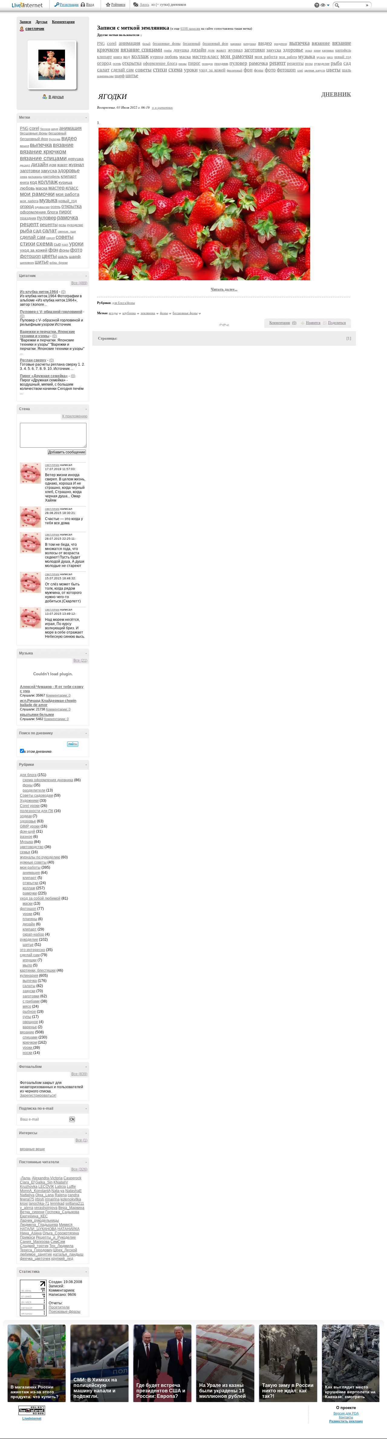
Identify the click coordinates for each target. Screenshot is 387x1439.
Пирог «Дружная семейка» (44, 376)
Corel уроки (30, 806)
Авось (144, 4)
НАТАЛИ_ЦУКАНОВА (38, 1229)
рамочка (67, 218)
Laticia (60, 1186)
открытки (30, 883)
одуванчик (42, 207)
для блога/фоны (123, 303)
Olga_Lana (44, 1195)
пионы (182, 63)
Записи (25, 22)
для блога (28, 775)
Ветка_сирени (32, 1212)
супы (27, 1017)
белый (146, 43)
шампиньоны (105, 76)
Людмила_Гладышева (39, 1225)
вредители (280, 43)
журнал (76, 164)
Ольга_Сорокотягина (61, 1233)
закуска (49, 170)
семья (25, 852)
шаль (63, 256)
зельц (308, 50)
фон (53, 250)
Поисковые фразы (64, 1311)
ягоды (113, 313)
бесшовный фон (34, 139)
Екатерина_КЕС (34, 1216)
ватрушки (249, 43)
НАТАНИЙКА (68, 1229)
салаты (29, 986)
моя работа (67, 194)
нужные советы (33, 862)
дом (52, 165)
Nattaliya (27, 1195)
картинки (327, 50)
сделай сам (32, 237)
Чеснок (45, 128)
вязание (63, 145)
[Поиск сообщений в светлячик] (72, 744)
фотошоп (30, 256)
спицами (30, 1037)
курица (65, 182)
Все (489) (79, 283)
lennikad (57, 1203)
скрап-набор (33, 934)
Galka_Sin (44, 1182)
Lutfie (71, 1186)
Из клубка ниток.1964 (39, 292)
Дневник (336, 94)
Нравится (313, 323)
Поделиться (337, 323)
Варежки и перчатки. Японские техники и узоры (47, 334)
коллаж (48, 182)
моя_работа (29, 201)
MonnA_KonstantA (35, 1191)
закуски (29, 991)
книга (24, 182)
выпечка (41, 145)
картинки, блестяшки (38, 970)
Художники (29, 801)
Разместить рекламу (346, 1421)
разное (26, 837)
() (294, 323)
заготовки (30, 170)
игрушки (30, 960)
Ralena (61, 1195)
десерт (25, 165)
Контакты (346, 1417)
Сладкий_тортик (34, 1246)
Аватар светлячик (51, 64)
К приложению (74, 416)
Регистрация (69, 4)
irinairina (52, 1199)
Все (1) (81, 1140)
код (33, 182)
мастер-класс (63, 187)
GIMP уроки (30, 826)
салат (49, 231)
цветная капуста (314, 70)
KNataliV (61, 1182)
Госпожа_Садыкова (62, 1212)
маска (41, 188)
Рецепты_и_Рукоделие (56, 1237)
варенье (30, 1027)
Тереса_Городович (36, 1250)
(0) (63, 292)
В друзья (56, 97)
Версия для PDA (346, 1413)
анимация (70, 128)
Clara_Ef (27, 1182)
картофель (51, 176)
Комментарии (63, 22)
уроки (76, 244)
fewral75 (27, 1199)
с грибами (31, 1001)
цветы (49, 256)
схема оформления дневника (48, 780)
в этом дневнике (38, 751)
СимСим (57, 1242)
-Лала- (25, 1178)
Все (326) (79, 1169)
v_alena (26, 1208)
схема (44, 243)
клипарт (68, 176)
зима (23, 176)
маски (28, 903)
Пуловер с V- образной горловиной (51, 312)
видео (69, 138)
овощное (30, 1022)
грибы (168, 50)
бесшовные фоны (33, 133)
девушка (75, 158)
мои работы (30, 867)
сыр (57, 244)
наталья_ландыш (68, 1254)
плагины (30, 919)
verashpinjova (45, 1208)
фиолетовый (234, 70)
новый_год (67, 201)
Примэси (27, 1237)
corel (34, 128)
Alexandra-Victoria (47, 1178)
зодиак (26, 816)
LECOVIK (46, 1186)
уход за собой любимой (40, 898)
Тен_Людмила (61, 1246)
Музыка (26, 842)
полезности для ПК (36, 811)
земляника (148, 313)
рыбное (29, 1011)
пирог (65, 211)
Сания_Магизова (35, 1242)
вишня (24, 145)
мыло (27, 965)
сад (37, 231)
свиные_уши (67, 231)
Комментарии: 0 (58, 695)
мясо (27, 1006)
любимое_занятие (36, 1254)
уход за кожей (33, 250)
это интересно (32, 950)
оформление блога (39, 211)
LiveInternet (28, 5)
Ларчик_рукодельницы (39, 1220)
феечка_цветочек (35, 1258)
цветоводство (32, 847)
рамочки (30, 893)
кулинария (29, 975)
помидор (207, 63)
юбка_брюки (59, 262)
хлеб (300, 70)
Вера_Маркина (71, 1208)
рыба (26, 231)
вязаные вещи (32, 1149)
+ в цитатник (162, 107)
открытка (71, 206)
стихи (27, 243)
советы (64, 237)
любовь (27, 188)
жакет (62, 165)
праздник (28, 218)
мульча (321, 57)
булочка (54, 139)
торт (65, 244)
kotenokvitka (70, 1199)
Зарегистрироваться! (38, 1095)
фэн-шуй (27, 831)
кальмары (35, 176)
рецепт (29, 224)
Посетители (59, 1307)
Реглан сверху (33, 360)
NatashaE (73, 1191)
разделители (34, 790)
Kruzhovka (28, 1186)
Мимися (66, 1225)
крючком (30, 1042)
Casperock (72, 1178)
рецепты (49, 224)
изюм (317, 50)
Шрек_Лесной (65, 1250)
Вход (90, 4)
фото (76, 250)
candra (73, 1195)
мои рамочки (37, 194)
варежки (235, 43)
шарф (75, 256)
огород (27, 206)
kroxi (24, 1203)
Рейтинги (118, 4)
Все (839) (79, 1074)
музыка (48, 200)
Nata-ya (57, 1191)
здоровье (69, 170)
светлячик (22, 29)
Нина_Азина (31, 1233)
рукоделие (75, 225)
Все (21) (80, 660)
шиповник (27, 262)
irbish (39, 1199)
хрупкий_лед (62, 1258)
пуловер (46, 218)
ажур (54, 128)
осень (55, 207)
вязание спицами (43, 158)
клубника (129, 313)
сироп (50, 237)
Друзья (41, 22)
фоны (64, 250)
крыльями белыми (37, 715)
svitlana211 (74, 1203)
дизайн (39, 164)
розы (62, 225)
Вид (325, 6)
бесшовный (57, 133)
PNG (24, 128)
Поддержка (316, 5)
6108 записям (190, 28)
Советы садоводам (36, 795)
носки (27, 1053)
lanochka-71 (39, 1203)
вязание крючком (43, 151)
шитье (42, 262)
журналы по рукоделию (40, 857)
